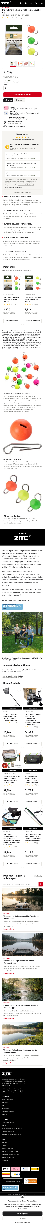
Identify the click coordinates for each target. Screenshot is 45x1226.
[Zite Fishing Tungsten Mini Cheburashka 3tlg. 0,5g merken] (19, 275)
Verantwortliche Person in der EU (12, 677)
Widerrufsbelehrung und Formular (12, 1128)
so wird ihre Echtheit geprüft (26, 185)
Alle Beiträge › (38, 876)
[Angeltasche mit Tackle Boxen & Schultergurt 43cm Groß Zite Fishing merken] (40, 752)
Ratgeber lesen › (9, 929)
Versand (14, 312)
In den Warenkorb (12, 321)
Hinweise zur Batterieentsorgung (11, 1134)
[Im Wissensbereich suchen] (41, 884)
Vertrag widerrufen (13, 1181)
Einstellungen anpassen (22, 1222)
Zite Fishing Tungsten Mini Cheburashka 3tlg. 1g (33, 299)
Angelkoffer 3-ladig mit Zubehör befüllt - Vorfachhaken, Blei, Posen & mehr (11, 779)
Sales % (4, 1114)
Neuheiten (5, 1102)
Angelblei (26, 670)
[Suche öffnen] (25, 3)
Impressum (5, 1160)
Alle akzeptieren (22, 1213)
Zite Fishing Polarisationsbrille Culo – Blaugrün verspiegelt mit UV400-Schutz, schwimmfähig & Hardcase (11, 839)
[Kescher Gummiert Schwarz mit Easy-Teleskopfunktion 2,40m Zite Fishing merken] (19, 689)
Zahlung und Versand (8, 1122)
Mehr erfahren (22, 1209)
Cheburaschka (14, 670)
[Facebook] (20, 1090)
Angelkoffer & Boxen (8, 1111)
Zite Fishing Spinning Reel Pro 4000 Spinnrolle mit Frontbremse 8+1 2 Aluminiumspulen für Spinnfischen (32, 719)
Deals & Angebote (7, 1099)
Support (4, 1125)
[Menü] (41, 3)
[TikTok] (15, 1090)
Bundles (4, 1105)
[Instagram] (4, 1090)
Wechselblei (33, 670)
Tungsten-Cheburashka (14, 671)
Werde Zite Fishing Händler (10, 1151)
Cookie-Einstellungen (8, 1131)
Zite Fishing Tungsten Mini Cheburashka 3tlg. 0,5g (11, 299)
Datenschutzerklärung (8, 1157)
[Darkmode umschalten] (20, 3)
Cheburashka (6, 670)
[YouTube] (9, 1090)
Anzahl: (5, 84)
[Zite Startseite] (6, 3)
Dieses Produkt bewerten (22, 192)
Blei (21, 670)
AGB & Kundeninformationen (10, 1154)
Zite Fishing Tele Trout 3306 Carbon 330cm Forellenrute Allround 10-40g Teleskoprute (33, 837)
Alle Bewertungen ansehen (13, 187)
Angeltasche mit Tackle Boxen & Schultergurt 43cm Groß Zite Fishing (31, 779)
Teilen (9, 100)
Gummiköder (5, 1108)
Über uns (4, 1142)
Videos (4, 1145)
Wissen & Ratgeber (7, 1148)
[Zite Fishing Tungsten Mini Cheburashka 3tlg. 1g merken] (40, 275)
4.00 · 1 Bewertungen (13, 18)
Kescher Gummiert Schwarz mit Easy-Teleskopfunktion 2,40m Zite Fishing (10, 717)
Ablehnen (22, 1219)
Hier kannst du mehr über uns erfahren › (16, 600)
